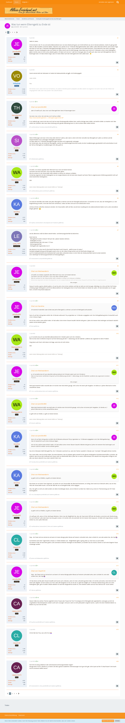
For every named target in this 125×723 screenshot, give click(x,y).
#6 (118, 198)
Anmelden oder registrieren (106, 2)
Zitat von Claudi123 (38, 571)
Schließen (117, 721)
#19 (117, 629)
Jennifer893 (16, 27)
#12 (117, 398)
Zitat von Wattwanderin (40, 271)
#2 (118, 70)
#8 (118, 266)
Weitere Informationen (107, 721)
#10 (117, 333)
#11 (117, 365)
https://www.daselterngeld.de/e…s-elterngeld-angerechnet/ (45, 118)
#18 (117, 597)
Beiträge (10, 61)
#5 (118, 166)
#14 (117, 469)
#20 (117, 661)
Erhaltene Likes (11, 57)
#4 (118, 134)
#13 (117, 430)
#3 (118, 101)
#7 (118, 230)
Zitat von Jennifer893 (38, 107)
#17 (117, 565)
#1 (118, 38)
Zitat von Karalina (37, 306)
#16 (117, 534)
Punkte (9, 59)
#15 (117, 502)
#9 (118, 301)
